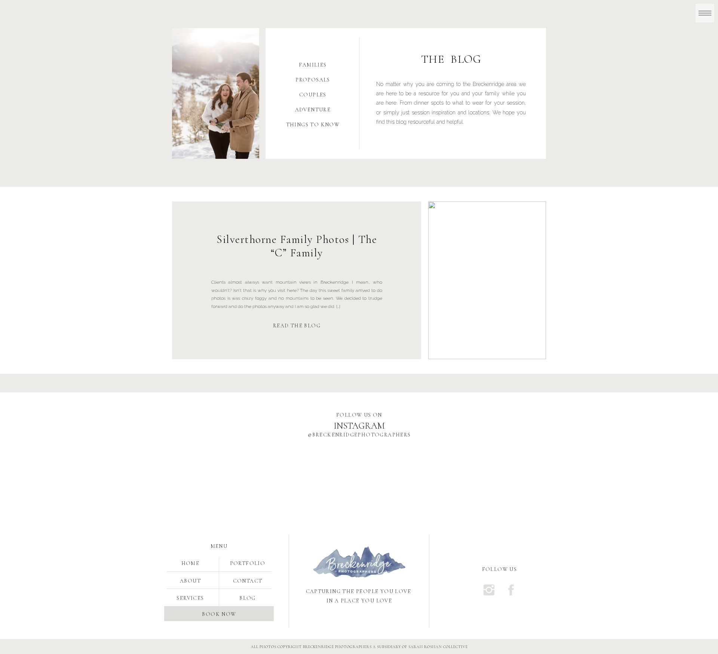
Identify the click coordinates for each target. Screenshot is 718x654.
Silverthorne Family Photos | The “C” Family (297, 246)
